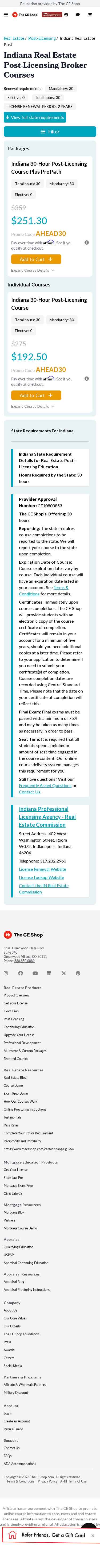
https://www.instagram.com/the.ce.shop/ (9, 974)
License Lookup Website (41, 877)
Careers (9, 1358)
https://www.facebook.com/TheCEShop (23, 974)
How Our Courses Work (20, 1101)
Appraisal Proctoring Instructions (27, 1289)
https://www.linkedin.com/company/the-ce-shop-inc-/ (52, 974)
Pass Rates (11, 1125)
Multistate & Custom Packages (25, 1051)
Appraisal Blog (14, 1281)
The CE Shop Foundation (21, 1334)
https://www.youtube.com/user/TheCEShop (38, 974)
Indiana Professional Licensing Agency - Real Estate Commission (47, 817)
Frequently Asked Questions (45, 785)
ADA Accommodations (20, 1464)
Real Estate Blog (15, 1077)
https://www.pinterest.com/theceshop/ (81, 974)
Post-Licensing (42, 38)
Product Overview (16, 995)
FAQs (7, 1456)
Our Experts (12, 1326)
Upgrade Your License (19, 1035)
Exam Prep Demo (16, 1093)
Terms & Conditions (20, 1481)
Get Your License (15, 1003)
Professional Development (22, 1043)
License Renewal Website (42, 869)
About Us (10, 1310)
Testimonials (12, 1117)
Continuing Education (19, 1027)
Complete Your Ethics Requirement (28, 1133)
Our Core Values (15, 1318)
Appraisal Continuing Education (26, 1263)
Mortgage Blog (14, 1212)
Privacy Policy (47, 1481)
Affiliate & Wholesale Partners (25, 1384)
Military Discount (16, 1392)
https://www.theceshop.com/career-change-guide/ (39, 1149)
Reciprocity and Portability (22, 1141)
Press (7, 1342)
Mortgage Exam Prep (18, 1185)
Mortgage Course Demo (20, 1228)
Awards (9, 1350)
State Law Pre (13, 1177)
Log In (8, 1413)
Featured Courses (16, 1059)
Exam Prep (11, 1011)
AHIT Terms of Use (73, 1481)
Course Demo (13, 1085)
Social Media (13, 1366)
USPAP (9, 1255)
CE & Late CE (13, 1193)
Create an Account (17, 1421)
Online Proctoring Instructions (25, 1109)
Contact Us (29, 792)
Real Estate (14, 38)
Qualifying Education (19, 1247)
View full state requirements (37, 117)
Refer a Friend (13, 1429)
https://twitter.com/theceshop (66, 974)
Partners (9, 1220)
